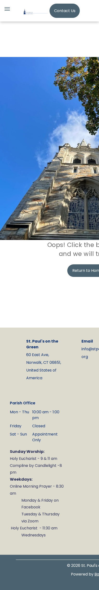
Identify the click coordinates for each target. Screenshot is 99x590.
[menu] (7, 9)
